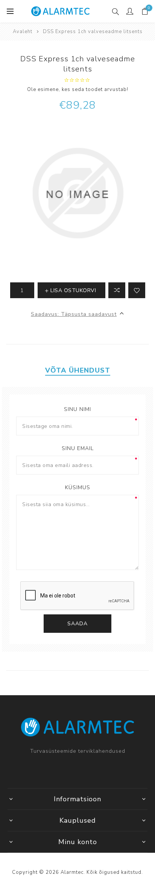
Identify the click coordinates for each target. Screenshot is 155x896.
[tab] (77, 370)
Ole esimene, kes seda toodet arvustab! (77, 89)
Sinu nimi (77, 409)
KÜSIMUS (77, 487)
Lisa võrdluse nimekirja (116, 290)
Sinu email (78, 448)
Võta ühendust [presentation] (77, 370)
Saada (77, 623)
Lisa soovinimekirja (136, 290)
